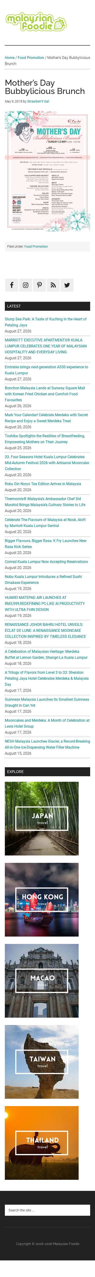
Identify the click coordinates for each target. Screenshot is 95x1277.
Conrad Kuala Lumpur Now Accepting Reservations (46, 561)
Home (10, 58)
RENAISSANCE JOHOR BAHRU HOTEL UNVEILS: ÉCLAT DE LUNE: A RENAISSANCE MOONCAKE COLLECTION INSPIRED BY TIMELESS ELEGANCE (45, 630)
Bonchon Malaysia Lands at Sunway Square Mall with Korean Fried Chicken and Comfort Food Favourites (45, 394)
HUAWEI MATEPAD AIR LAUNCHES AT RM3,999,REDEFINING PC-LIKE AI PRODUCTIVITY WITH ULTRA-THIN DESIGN (45, 603)
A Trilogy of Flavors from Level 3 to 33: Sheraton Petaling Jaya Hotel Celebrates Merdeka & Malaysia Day (47, 678)
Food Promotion (31, 58)
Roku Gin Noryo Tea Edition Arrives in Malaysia (43, 484)
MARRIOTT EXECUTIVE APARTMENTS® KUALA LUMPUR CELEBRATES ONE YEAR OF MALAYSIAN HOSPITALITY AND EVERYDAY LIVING (46, 346)
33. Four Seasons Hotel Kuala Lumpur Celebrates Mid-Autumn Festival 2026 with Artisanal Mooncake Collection (47, 463)
